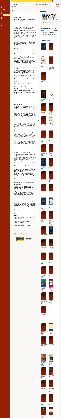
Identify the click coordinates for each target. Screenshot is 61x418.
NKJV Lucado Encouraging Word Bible (52, 248)
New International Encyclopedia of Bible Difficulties (52, 345)
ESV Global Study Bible (51, 99)
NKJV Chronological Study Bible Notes (44, 235)
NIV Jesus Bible (51, 166)
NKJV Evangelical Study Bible (44, 248)
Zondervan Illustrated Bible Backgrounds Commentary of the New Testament (52, 67)
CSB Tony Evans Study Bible (43, 99)
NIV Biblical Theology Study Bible (43, 140)
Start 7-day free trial (46, 22)
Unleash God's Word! (29, 239)
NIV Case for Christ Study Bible (52, 139)
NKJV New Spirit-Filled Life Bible (43, 275)
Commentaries (45, 351)
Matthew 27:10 (17, 217)
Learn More (45, 24)
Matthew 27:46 (17, 221)
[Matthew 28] (38, 120)
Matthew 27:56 (17, 225)
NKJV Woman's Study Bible (51, 288)
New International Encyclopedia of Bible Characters (44, 345)
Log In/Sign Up (56, 0)
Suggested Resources (46, 40)
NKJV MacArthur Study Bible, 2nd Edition (43, 262)
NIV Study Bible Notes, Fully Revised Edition (51, 52)
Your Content (54, 9)
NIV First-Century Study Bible (51, 153)
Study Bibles (44, 88)
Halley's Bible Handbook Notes (43, 403)
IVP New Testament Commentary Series (44, 416)
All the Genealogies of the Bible (44, 332)
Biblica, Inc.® (26, 233)
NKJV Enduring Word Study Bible (51, 235)
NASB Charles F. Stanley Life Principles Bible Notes (43, 125)
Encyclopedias (45, 320)
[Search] (57, 4)
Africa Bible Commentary (43, 363)
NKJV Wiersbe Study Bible (43, 288)
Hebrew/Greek (48, 9)
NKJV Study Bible (51, 274)
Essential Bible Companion (43, 389)
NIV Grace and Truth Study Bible (44, 52)
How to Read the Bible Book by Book (52, 403)
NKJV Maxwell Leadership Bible (51, 261)
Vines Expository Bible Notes (43, 315)
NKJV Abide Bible (44, 219)
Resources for (46, 28)
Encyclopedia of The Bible (51, 332)
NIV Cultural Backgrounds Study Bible (44, 153)
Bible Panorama (51, 375)
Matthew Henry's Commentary (51, 416)
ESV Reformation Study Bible (43, 112)
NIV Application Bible (43, 65)
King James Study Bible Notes (51, 112)
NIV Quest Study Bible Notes (43, 180)
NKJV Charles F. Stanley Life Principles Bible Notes (51, 221)
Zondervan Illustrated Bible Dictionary (43, 81)
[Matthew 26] (11, 120)
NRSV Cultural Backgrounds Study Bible (44, 301)
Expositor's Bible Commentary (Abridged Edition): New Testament (52, 389)
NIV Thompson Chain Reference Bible (43, 207)
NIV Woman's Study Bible (51, 206)
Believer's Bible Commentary (43, 376)
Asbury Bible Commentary (51, 363)
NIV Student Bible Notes (44, 193)
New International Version (19, 231)
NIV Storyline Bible (52, 179)
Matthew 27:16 (17, 218)
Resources (43, 9)
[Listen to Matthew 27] (22, 10)
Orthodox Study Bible (51, 301)
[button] (55, 1)
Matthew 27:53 (17, 223)
